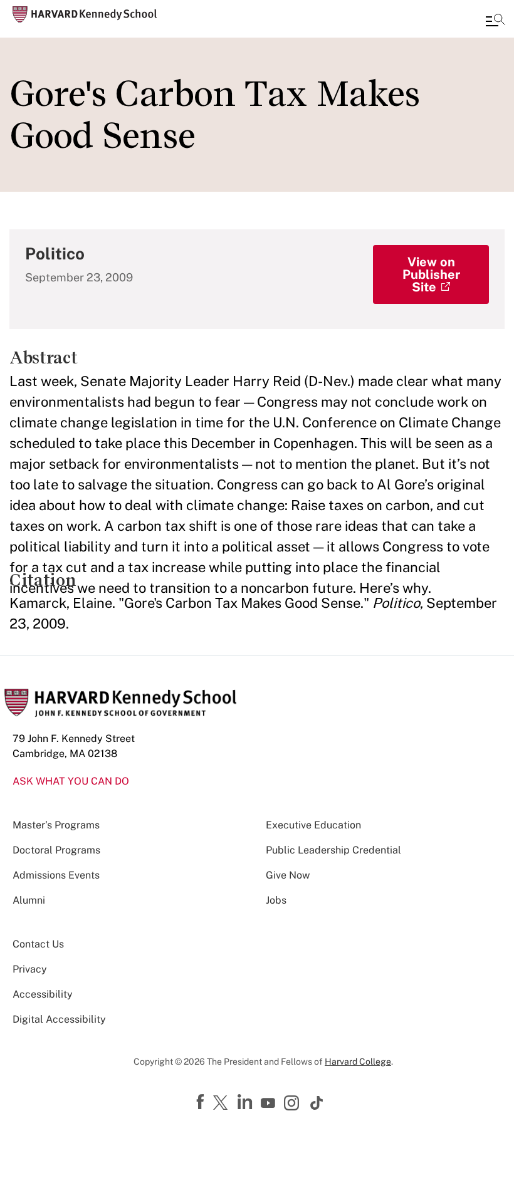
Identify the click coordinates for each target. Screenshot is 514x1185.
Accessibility (43, 994)
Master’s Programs (56, 825)
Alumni (29, 900)
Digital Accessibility (59, 1019)
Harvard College (358, 1062)
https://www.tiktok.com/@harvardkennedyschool (317, 1103)
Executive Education (313, 825)
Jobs (276, 900)
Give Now (288, 875)
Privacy (30, 969)
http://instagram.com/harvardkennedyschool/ (293, 1104)
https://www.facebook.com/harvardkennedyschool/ (201, 1102)
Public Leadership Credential (333, 850)
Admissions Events (56, 875)
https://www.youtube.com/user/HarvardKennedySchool (269, 1103)
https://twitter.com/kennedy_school (222, 1103)
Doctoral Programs (56, 850)
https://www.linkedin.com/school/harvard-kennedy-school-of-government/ (246, 1102)
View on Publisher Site (431, 274)
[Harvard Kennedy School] (85, 14)
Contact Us (38, 944)
